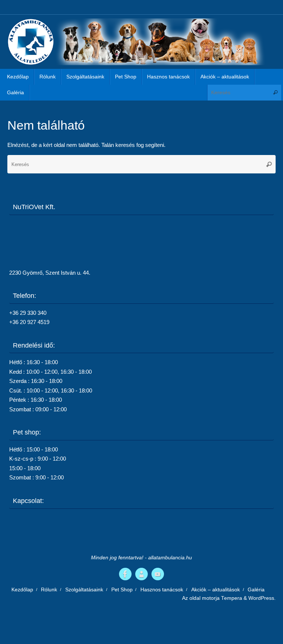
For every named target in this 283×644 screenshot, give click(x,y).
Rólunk (49, 589)
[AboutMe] (141, 574)
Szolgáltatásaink (84, 589)
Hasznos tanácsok (161, 589)
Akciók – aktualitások (215, 589)
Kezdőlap (22, 589)
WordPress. (262, 598)
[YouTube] (157, 574)
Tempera (231, 598)
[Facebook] (125, 574)
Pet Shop (122, 589)
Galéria (256, 589)
